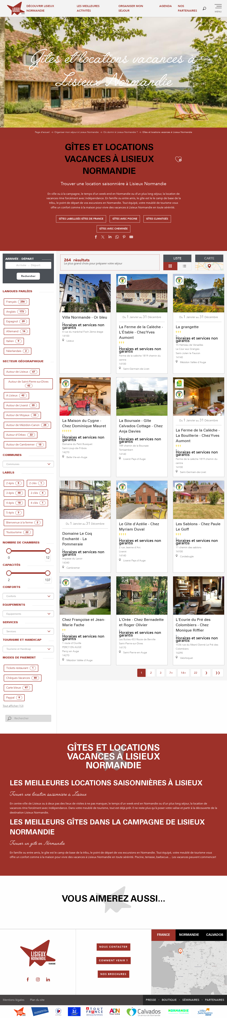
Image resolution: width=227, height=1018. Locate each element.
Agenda (165, 6)
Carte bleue (17, 688)
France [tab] (163, 935)
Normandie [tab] (189, 935)
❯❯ (217, 673)
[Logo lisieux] (38, 953)
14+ (183, 673)
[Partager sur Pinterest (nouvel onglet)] (124, 237)
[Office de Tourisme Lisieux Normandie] (16, 8)
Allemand (15, 331)
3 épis (13, 493)
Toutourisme (17, 532)
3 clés (37, 493)
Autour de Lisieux (20, 372)
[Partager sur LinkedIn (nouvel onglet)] (110, 237)
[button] (204, 8)
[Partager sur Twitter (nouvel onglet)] (103, 237)
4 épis (13, 503)
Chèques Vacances (21, 678)
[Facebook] (28, 979)
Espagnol (15, 321)
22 (195, 673)
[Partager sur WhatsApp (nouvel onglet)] (117, 237)
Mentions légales (13, 1000)
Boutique (169, 1000)
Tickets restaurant (20, 668)
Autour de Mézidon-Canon (26, 425)
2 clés (35, 483)
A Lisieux (15, 395)
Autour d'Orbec (19, 435)
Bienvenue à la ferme (22, 523)
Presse (151, 1000)
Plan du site (37, 1000)
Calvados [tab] (214, 935)
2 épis (12, 483)
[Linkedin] (48, 979)
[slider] (9, 551)
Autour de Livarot (20, 405)
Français (15, 302)
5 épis (12, 513)
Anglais (15, 312)
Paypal (13, 698)
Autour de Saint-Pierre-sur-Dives (28, 383)
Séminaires (190, 1000)
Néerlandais (16, 351)
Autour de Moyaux (21, 415)
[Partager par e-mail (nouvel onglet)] (131, 237)
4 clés (37, 503)
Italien (12, 341)
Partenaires (214, 1000)
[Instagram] (38, 979)
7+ (171, 673)
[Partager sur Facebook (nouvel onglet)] (96, 237)
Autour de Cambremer (23, 445)
